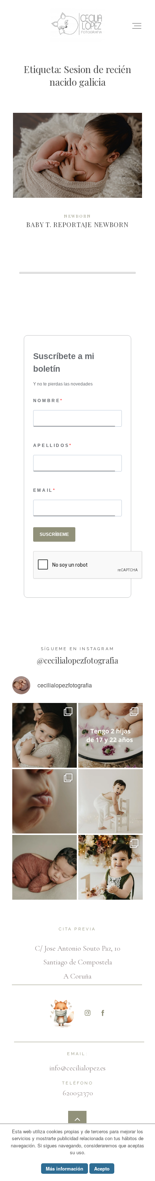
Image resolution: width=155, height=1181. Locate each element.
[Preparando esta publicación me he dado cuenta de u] (44, 735)
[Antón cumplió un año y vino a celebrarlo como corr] (110, 801)
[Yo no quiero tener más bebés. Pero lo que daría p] (110, 735)
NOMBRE (47, 400)
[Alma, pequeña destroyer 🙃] (110, 867)
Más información (64, 1168)
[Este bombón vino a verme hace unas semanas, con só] (44, 867)
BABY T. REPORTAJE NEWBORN (77, 176)
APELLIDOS (51, 445)
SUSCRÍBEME (54, 534)
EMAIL (43, 490)
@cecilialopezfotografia (77, 660)
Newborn (77, 216)
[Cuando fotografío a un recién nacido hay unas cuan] (44, 801)
